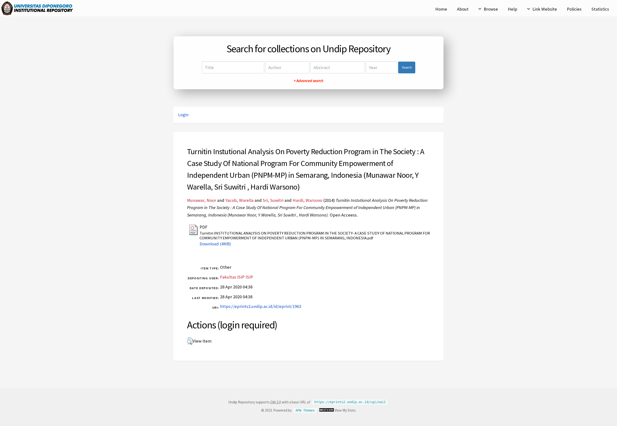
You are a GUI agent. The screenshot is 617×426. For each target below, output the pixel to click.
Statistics (600, 9)
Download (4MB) (215, 244)
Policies (574, 9)
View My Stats (345, 410)
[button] (190, 341)
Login (183, 114)
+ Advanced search (308, 80)
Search (407, 67)
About (463, 9)
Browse (491, 9)
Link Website (544, 9)
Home (441, 9)
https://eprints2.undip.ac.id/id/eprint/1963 (260, 306)
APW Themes (305, 410)
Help (512, 9)
